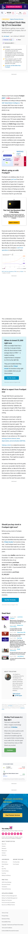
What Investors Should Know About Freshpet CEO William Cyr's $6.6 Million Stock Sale (18, 622)
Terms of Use (5, 912)
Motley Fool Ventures (7, 900)
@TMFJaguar (18, 695)
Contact (4, 852)
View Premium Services (12, 815)
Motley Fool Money (6, 875)
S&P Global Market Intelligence (11, 103)
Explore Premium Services (16, 19)
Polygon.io (19, 838)
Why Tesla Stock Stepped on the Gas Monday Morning (17, 635)
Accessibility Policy (6, 921)
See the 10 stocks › (10, 600)
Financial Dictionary (6, 888)
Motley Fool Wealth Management (9, 898)
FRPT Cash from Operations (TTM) (9, 271)
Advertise (4, 855)
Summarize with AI (9, 43)
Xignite (13, 838)
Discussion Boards (6, 884)
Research (4, 848)
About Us (4, 843)
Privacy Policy (5, 915)
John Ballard (20, 656)
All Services (4, 861)
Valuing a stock (6, 445)
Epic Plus (4, 868)
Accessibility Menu (14, 1)
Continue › (10, 750)
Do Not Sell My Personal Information (10, 930)
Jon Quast (6, 36)
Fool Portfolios (5, 870)
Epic (3, 866)
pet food (13, 179)
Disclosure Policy (6, 918)
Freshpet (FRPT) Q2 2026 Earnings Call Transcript (16, 629)
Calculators (4, 886)
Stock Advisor (5, 864)
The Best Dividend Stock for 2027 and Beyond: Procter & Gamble (18, 653)
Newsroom (4, 850)
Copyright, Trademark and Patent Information (12, 924)
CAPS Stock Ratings (6, 882)
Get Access (5, 776)
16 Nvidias (14, 727)
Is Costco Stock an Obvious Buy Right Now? (17, 659)
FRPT (4, 98)
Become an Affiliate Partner (8, 904)
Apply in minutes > (14, 222)
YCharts (21, 271)
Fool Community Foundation (8, 902)
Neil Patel (19, 638)
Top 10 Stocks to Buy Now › (14, 6)
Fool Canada (16, 864)
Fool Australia (16, 861)
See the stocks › (11, 378)
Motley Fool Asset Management (9, 895)
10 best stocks (8, 542)
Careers (4, 846)
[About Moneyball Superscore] (11, 159)
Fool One (4, 873)
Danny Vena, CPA (21, 632)
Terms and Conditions (7, 927)
